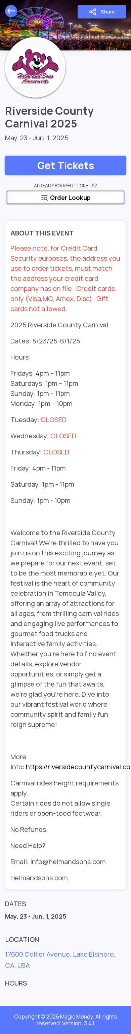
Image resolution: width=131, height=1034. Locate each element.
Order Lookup (70, 197)
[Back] (11, 11)
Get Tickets (65, 165)
